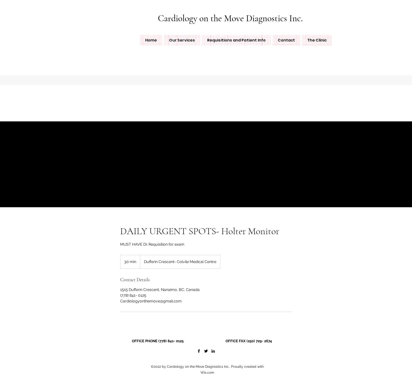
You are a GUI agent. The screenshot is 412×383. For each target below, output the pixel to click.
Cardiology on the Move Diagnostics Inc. (230, 18)
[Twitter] (206, 351)
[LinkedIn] (213, 351)
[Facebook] (198, 351)
